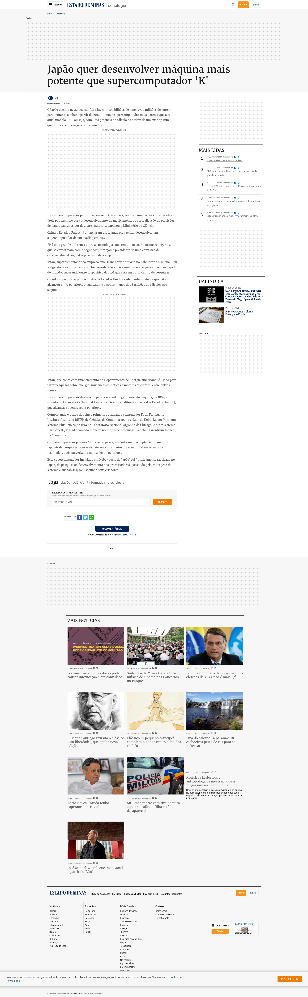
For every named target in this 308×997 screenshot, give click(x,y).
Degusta (124, 942)
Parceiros (89, 918)
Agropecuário (127, 963)
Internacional (56, 925)
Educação (54, 942)
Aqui (87, 925)
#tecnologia (115, 482)
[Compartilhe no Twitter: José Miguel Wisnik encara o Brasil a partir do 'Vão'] (96, 863)
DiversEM (54, 928)
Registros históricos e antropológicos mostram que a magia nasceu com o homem (210, 781)
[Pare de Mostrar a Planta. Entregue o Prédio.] (211, 315)
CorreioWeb (161, 911)
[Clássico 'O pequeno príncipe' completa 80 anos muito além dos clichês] (155, 711)
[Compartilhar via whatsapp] (91, 518)
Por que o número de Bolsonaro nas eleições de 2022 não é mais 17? (214, 675)
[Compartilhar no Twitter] (85, 518)
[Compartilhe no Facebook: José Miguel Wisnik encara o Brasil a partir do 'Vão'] (93, 863)
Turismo (124, 932)
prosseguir (289, 979)
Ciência (123, 935)
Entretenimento (128, 967)
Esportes (124, 949)
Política (53, 914)
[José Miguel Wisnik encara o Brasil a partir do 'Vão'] (96, 840)
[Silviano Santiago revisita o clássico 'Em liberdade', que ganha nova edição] (96, 711)
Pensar (123, 953)
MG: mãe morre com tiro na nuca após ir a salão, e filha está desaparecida (153, 807)
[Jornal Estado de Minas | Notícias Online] (85, 5)
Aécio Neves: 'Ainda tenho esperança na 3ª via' (88, 805)
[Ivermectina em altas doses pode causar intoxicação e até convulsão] (96, 646)
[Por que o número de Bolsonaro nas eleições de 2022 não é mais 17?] (214, 646)
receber (162, 502)
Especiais (124, 918)
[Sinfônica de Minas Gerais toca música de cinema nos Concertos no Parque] (155, 646)
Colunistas (54, 935)
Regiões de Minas (128, 911)
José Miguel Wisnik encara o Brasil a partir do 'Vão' (95, 870)
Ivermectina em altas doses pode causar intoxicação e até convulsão (95, 675)
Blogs (87, 921)
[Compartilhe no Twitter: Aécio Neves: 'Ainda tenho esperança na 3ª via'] (96, 798)
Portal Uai (90, 911)
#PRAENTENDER (128, 921)
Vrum (87, 928)
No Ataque (125, 960)
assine (132, 534)
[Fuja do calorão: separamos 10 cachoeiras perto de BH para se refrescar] (214, 711)
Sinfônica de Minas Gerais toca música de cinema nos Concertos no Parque (153, 677)
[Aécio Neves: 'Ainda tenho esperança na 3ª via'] (96, 775)
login (121, 534)
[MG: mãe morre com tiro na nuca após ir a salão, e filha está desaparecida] (155, 775)
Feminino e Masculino (131, 939)
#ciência (78, 482)
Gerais (52, 911)
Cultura (53, 939)
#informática (96, 482)
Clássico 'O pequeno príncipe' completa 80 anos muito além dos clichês (154, 742)
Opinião (124, 914)
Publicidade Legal (58, 946)
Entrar (256, 4)
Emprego (124, 925)
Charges (124, 928)
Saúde (52, 932)
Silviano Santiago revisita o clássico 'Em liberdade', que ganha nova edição (96, 742)
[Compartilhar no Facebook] (79, 518)
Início (49, 13)
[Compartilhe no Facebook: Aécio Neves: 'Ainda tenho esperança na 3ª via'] (93, 798)
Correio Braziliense (164, 914)
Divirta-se (124, 970)
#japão (65, 482)
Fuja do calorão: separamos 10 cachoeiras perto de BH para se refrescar (210, 742)
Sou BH (88, 932)
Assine (243, 4)
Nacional (53, 921)
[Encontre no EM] (233, 5)
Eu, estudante (162, 918)
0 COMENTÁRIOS (112, 528)
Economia (54, 918)
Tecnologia (116, 5)
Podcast (124, 956)
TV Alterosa (90, 914)
